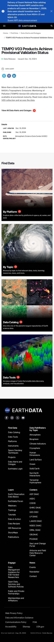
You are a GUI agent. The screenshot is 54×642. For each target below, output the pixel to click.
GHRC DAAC (35, 507)
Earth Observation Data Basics (16, 495)
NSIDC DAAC (35, 525)
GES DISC (34, 512)
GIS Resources (14, 528)
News (32, 562)
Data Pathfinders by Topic (38, 429)
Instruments (13, 446)
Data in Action (14, 519)
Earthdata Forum (15, 501)
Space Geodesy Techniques (15, 451)
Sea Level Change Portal (38, 544)
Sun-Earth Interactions (35, 474)
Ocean (32, 464)
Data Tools (13, 437)
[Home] (29, 25)
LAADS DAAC (36, 521)
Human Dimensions (35, 453)
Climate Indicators (38, 443)
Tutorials (12, 514)
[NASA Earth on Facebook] (7, 417)
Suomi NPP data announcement (22, 20)
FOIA (35, 622)
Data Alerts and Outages (31, 33)
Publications (13, 537)
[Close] (51, 11)
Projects (11, 457)
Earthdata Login (15, 468)
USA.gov (40, 626)
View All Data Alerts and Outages (17, 110)
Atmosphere (35, 434)
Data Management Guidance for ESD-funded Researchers (14, 572)
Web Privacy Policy (13, 613)
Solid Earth (34, 468)
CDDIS (33, 503)
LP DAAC (34, 516)
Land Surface (35, 459)
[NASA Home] (19, 25)
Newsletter (34, 571)
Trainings (12, 510)
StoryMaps (13, 532)
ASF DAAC (34, 494)
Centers (33, 490)
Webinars (12, 505)
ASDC (32, 498)
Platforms (12, 441)
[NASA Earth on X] (18, 417)
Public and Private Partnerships (16, 592)
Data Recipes (14, 523)
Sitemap (26, 626)
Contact (33, 576)
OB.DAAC (34, 534)
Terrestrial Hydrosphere (35, 481)
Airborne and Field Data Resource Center (38, 553)
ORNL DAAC (35, 530)
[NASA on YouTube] (23, 417)
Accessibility (10, 626)
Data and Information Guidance (19, 617)
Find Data (14, 33)
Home (5, 33)
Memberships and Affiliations (16, 599)
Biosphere (34, 439)
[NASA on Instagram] (12, 417)
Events (33, 567)
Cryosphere (35, 448)
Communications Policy (15, 622)
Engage (11, 562)
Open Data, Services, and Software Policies (16, 584)
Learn (11, 490)
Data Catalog (14, 432)
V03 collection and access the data (18, 100)
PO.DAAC (34, 539)
